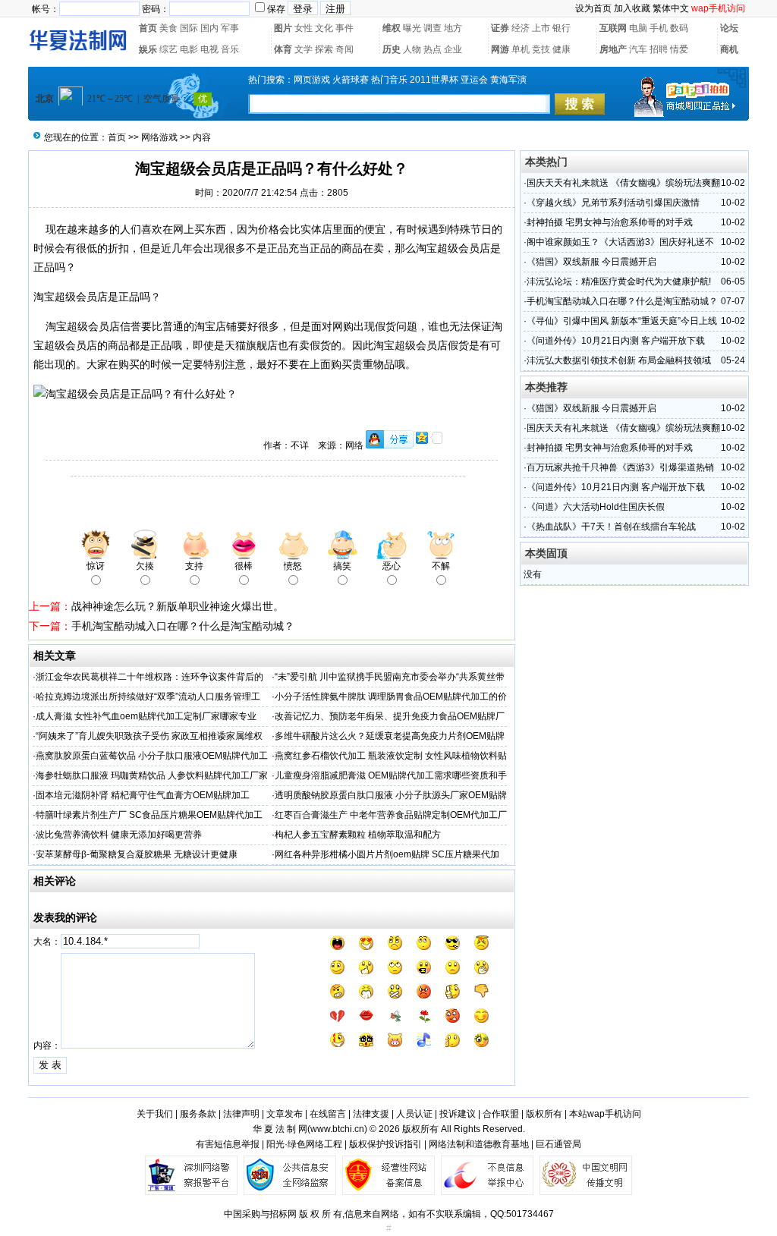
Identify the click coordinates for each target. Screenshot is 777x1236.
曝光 (412, 28)
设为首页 (593, 8)
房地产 (613, 49)
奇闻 (344, 49)
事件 (344, 28)
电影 (189, 49)
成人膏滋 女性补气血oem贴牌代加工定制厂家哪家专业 (146, 716)
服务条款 (198, 1114)
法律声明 (241, 1114)
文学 (303, 49)
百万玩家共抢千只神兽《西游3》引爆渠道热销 (620, 467)
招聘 (659, 49)
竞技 (541, 49)
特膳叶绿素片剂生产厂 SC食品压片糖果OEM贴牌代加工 (149, 815)
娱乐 (148, 49)
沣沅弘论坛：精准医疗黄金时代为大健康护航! (619, 281)
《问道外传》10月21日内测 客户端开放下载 (616, 340)
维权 (391, 28)
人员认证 (414, 1114)
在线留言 (328, 1114)
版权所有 (544, 1114)
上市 (541, 28)
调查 (432, 28)
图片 (283, 28)
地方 (453, 28)
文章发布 (284, 1114)
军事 (230, 28)
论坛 (729, 28)
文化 (324, 28)
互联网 (613, 28)
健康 (561, 49)
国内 (209, 28)
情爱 (679, 49)
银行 (561, 28)
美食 (168, 28)
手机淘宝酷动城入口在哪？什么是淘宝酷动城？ (182, 626)
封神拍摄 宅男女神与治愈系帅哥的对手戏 (610, 222)
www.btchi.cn (337, 1129)
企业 (453, 49)
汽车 (638, 49)
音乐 (230, 49)
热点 (432, 49)
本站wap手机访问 (605, 1114)
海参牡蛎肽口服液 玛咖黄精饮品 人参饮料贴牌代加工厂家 (152, 775)
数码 (679, 28)
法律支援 (371, 1114)
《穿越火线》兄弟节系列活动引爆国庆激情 (613, 202)
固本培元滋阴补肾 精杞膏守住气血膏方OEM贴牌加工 (143, 795)
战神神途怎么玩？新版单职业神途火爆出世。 (177, 606)
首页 (148, 28)
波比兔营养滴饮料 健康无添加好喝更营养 (119, 834)
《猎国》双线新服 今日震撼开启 (591, 261)
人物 (412, 49)
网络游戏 (159, 137)
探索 (324, 49)
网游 (500, 49)
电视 (209, 49)
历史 (391, 49)
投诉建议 (457, 1114)
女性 (303, 28)
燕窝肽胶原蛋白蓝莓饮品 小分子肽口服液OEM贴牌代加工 (152, 755)
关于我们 (155, 1114)
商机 (729, 49)
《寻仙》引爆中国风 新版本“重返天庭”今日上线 (622, 321)
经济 (520, 28)
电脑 (638, 28)
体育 (283, 49)
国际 (189, 28)
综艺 (168, 49)
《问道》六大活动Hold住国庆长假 (596, 507)
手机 (659, 28)
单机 (520, 49)
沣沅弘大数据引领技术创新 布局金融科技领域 (619, 360)
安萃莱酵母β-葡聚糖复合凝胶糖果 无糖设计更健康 (137, 854)
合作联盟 (501, 1114)
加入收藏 (632, 8)
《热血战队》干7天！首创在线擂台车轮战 (611, 526)
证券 (500, 28)
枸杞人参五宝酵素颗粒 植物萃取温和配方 (358, 834)
